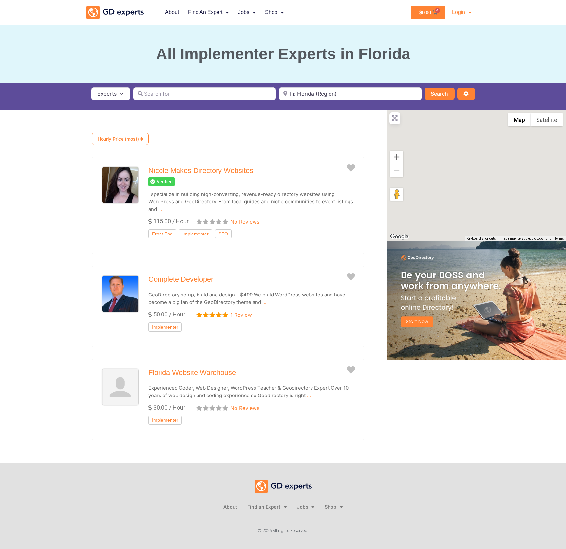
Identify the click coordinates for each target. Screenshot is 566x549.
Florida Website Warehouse (192, 372)
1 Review (241, 315)
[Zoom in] (396, 157)
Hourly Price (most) (119, 139)
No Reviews (244, 221)
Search (442, 93)
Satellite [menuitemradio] (546, 119)
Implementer (195, 233)
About (172, 12)
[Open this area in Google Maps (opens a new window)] (399, 237)
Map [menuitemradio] (519, 119)
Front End (162, 233)
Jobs (243, 12)
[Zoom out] (396, 170)
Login (458, 12)
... (160, 209)
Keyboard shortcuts (481, 238)
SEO (223, 233)
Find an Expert (205, 12)
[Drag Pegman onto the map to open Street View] (396, 194)
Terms (559, 238)
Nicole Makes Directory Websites (200, 170)
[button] (161, 181)
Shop (271, 12)
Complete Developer (180, 279)
